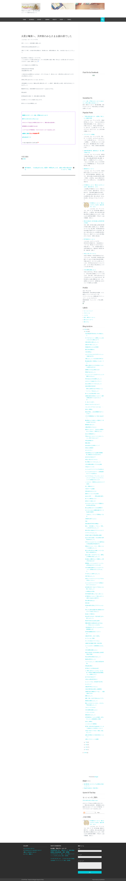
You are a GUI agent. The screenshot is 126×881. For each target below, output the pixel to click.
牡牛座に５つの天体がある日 (92, 668)
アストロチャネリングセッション (90, 800)
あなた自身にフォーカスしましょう (93, 383)
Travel (69, 19)
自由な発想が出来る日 (90, 386)
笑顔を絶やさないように (90, 491)
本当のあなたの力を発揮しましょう (93, 378)
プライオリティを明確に (89, 134)
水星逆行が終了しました (90, 518)
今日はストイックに (89, 466)
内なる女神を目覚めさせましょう (93, 656)
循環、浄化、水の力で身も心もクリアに (94, 698)
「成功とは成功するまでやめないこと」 (94, 388)
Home (24, 19)
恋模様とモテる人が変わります (92, 369)
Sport (61, 19)
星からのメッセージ (88, 319)
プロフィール (87, 313)
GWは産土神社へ (89, 665)
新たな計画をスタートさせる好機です (94, 507)
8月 (86, 331)
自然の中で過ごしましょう (91, 344)
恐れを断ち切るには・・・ (91, 600)
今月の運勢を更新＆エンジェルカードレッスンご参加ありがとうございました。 (94, 569)
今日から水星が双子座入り (91, 679)
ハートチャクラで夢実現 (90, 724)
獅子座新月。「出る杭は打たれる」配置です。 (36, 168)
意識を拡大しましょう (90, 714)
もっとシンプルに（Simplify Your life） (94, 681)
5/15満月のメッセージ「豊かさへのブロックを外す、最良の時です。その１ (97, 204)
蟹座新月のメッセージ (89, 168)
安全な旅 (87, 603)
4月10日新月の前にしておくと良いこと (94, 593)
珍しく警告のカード (89, 486)
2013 (85, 752)
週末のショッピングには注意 (92, 493)
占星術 (24, 158)
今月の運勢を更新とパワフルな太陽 (93, 464)
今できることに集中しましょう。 (93, 573)
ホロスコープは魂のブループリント (93, 381)
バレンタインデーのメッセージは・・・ (94, 407)
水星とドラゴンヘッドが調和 (92, 739)
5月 (86, 747)
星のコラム (86, 321)
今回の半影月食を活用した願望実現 (93, 689)
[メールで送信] (22, 156)
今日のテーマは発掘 (89, 488)
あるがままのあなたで (90, 457)
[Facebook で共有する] (26, 156)
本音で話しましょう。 (90, 576)
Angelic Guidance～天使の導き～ (91, 788)
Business (31, 19)
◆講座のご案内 (25, 133)
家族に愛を (87, 443)
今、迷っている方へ (89, 402)
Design (39, 19)
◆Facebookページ (26, 137)
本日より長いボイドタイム (90, 253)
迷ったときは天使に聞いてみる (92, 393)
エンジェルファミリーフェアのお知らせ (94, 469)
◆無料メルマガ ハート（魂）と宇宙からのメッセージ (35, 115)
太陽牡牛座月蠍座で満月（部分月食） (94, 643)
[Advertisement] (48, 30)
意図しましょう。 (89, 695)
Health (55, 19)
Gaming (47, 19)
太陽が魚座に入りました (90, 427)
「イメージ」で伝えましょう (92, 391)
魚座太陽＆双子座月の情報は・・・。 (94, 523)
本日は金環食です (89, 440)
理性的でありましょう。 (90, 372)
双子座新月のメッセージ (89, 239)
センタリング (88, 684)
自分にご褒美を (88, 409)
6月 (86, 744)
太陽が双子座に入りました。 (92, 686)
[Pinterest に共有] (27, 156)
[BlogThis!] (23, 156)
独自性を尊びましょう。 (90, 659)
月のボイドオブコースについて (92, 404)
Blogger (96, 776)
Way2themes (102, 879)
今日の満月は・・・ (89, 352)
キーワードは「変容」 (90, 638)
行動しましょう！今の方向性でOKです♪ (94, 358)
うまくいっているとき (90, 707)
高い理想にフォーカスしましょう (93, 461)
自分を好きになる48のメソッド (92, 445)
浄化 (86, 521)
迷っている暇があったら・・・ (92, 498)
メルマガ (86, 315)
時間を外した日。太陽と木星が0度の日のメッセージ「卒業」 (60, 168)
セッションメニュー (88, 310)
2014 (85, 329)
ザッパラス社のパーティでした (92, 640)
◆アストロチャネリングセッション (30, 118)
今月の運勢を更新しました (90, 269)
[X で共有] (25, 156)
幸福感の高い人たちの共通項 (92, 347)
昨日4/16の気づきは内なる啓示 (92, 620)
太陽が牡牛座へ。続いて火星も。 (93, 636)
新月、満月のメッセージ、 (90, 317)
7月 (86, 742)
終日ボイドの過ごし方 (90, 501)
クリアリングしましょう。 (91, 532)
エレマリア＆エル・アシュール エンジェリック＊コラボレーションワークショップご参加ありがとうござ (94, 477)
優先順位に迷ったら (89, 424)
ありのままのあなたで (90, 676)
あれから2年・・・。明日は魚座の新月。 (94, 496)
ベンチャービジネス (89, 712)
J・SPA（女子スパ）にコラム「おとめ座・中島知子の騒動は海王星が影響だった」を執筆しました (94, 672)
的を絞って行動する (89, 614)
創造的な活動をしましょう (91, 700)
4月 (86, 749)
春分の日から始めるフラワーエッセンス (94, 530)
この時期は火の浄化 (89, 591)
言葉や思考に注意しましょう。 (92, 342)
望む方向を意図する (89, 349)
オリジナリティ (88, 450)
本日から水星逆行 (89, 447)
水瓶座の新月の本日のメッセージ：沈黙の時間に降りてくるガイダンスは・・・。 (94, 397)
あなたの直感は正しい (90, 433)
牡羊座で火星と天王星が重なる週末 (93, 535)
